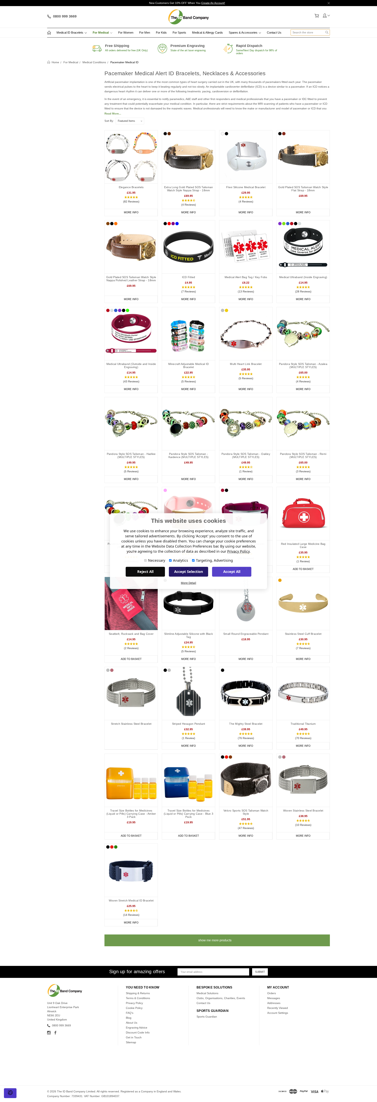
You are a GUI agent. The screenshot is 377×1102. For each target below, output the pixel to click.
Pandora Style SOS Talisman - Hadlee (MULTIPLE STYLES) (131, 455)
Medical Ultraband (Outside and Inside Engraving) (131, 365)
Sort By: (109, 120)
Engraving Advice (136, 1027)
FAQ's (129, 1012)
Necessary (156, 560)
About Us (131, 1022)
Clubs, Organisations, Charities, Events (221, 998)
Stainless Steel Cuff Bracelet (303, 633)
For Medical (101, 32)
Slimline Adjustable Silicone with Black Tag (188, 635)
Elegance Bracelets (131, 187)
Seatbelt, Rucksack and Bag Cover (131, 633)
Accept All (231, 571)
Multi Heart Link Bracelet (246, 364)
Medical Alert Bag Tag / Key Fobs (246, 277)
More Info (131, 212)
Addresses (273, 1003)
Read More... (112, 113)
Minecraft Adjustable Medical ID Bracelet (188, 365)
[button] (131, 199)
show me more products (215, 940)
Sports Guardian (207, 1016)
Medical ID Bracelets (70, 32)
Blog (128, 1017)
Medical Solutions (207, 993)
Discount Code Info (138, 1032)
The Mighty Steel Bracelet (245, 723)
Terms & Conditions (138, 998)
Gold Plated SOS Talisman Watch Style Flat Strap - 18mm (303, 189)
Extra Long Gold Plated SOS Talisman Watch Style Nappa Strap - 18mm (188, 189)
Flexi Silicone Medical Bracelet (245, 187)
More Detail (188, 583)
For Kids (161, 32)
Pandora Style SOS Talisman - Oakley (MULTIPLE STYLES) (245, 455)
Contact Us (274, 32)
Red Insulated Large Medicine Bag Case (303, 545)
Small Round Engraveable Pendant (245, 633)
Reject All (145, 571)
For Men (144, 32)
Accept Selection (188, 571)
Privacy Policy (134, 1003)
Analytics (180, 560)
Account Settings (277, 1012)
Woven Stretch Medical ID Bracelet (131, 900)
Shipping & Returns (138, 993)
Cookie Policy (134, 1007)
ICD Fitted (188, 277)
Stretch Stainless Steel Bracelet (131, 723)
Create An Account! (213, 3)
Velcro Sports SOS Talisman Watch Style (245, 812)
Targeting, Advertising (214, 560)
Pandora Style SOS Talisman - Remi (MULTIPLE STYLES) (303, 455)
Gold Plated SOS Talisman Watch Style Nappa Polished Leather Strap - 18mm (131, 279)
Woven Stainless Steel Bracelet (303, 810)
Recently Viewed (277, 1007)
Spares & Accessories (243, 32)
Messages (273, 998)
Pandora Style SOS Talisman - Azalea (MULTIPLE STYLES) (303, 365)
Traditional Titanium (303, 723)
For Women (125, 32)
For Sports (179, 32)
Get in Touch (134, 1037)
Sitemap (131, 1042)
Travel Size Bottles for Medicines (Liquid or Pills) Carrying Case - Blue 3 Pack (188, 813)
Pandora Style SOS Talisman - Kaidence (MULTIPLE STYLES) (188, 455)
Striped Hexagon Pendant (188, 723)
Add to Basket (303, 569)
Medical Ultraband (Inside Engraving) (303, 277)
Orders (271, 993)
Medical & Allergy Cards (207, 32)
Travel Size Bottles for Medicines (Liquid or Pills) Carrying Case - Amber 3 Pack (131, 813)
